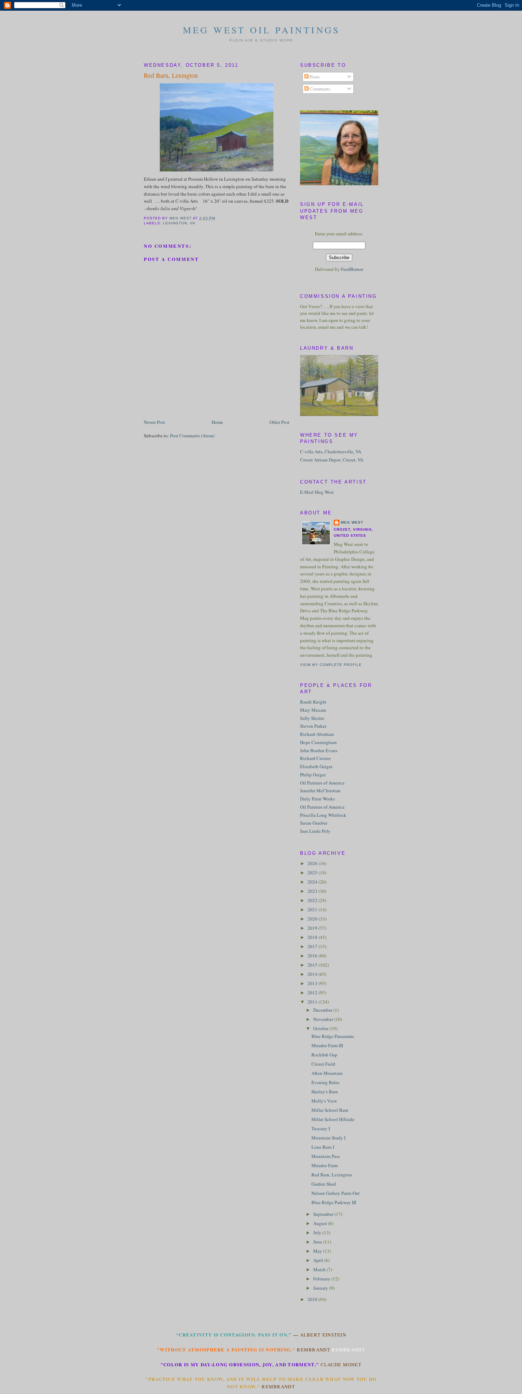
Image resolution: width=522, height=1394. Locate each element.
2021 (313, 909)
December (323, 1010)
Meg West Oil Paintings (261, 30)
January (321, 1288)
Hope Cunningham (318, 742)
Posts (314, 76)
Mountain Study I (328, 1138)
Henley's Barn (324, 1091)
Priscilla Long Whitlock (323, 815)
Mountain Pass (325, 1156)
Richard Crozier (315, 758)
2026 (313, 863)
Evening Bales (325, 1082)
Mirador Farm (324, 1165)
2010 (313, 1299)
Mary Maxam (313, 710)
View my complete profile (331, 665)
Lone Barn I (322, 1147)
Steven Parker (313, 726)
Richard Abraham (317, 734)
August (320, 1223)
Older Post (279, 422)
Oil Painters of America (322, 783)
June (318, 1242)
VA (192, 223)
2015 (313, 965)
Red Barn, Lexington (331, 1174)
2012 (313, 992)
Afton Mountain (327, 1073)
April (318, 1260)
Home (217, 422)
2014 (313, 974)
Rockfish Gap (324, 1054)
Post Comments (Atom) (192, 435)
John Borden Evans (318, 750)
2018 (313, 937)
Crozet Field (323, 1064)
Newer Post (154, 422)
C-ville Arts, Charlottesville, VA (330, 451)
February (322, 1278)
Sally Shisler (312, 718)
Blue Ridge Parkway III (333, 1202)
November (323, 1019)
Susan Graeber (313, 823)
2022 (313, 900)
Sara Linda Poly (315, 831)
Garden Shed (323, 1184)
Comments (319, 89)
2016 (313, 955)
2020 (313, 918)
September (324, 1214)
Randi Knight (313, 702)
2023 (313, 891)
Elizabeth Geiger (316, 766)
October (321, 1028)
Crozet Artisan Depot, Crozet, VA (331, 460)
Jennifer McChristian (320, 790)
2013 (313, 983)
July (317, 1232)
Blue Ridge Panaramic (332, 1036)
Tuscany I (320, 1128)
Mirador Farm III (327, 1045)
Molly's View (324, 1101)
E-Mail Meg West (317, 492)
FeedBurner (352, 269)
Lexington (175, 223)
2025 (313, 872)
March (320, 1269)
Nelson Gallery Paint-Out (335, 1193)
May (318, 1251)
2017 (313, 946)
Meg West (352, 522)
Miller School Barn (329, 1110)
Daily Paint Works (317, 799)
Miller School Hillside (332, 1119)
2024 (313, 882)
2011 (313, 1002)
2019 (313, 928)
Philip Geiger (313, 774)
